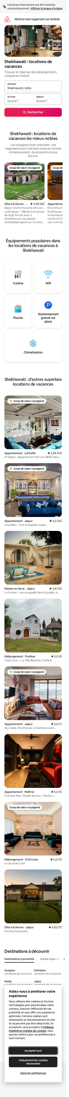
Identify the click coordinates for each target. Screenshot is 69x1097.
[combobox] (33, 88)
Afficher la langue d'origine (46, 8)
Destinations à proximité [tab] (19, 959)
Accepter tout (33, 1050)
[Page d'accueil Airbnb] (7, 19)
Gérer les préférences (33, 1073)
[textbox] (18, 101)
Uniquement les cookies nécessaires (33, 1062)
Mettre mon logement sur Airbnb (37, 19)
